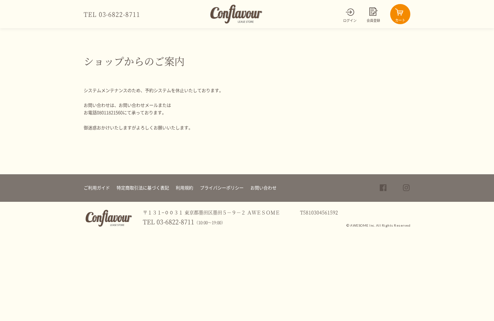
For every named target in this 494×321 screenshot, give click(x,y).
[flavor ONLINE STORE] (109, 225)
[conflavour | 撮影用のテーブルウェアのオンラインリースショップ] (236, 22)
